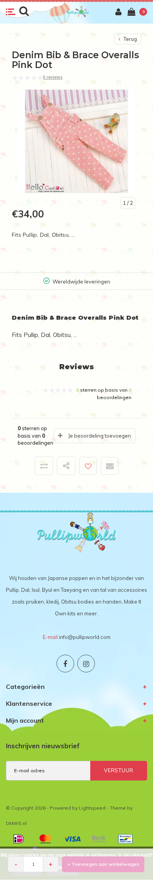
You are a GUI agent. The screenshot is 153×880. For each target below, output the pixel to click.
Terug (129, 39)
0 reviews (52, 77)
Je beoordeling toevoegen (99, 436)
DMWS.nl (16, 823)
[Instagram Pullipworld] (86, 663)
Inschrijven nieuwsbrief (43, 746)
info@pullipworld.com (85, 637)
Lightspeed (92, 808)
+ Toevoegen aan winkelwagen (103, 864)
